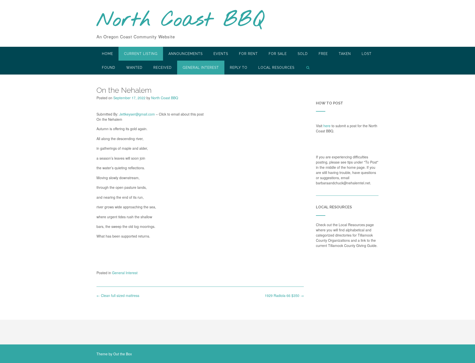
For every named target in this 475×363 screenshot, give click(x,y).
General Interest (201, 68)
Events (221, 54)
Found (108, 68)
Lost (367, 54)
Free (323, 54)
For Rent (248, 54)
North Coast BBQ (180, 20)
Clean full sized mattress (117, 295)
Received (162, 68)
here (327, 125)
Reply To (238, 68)
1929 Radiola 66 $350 (284, 295)
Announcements (185, 54)
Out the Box (122, 353)
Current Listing (141, 54)
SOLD (303, 54)
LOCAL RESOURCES (276, 68)
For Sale (278, 54)
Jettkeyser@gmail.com (137, 114)
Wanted (134, 68)
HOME (107, 54)
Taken (345, 54)
